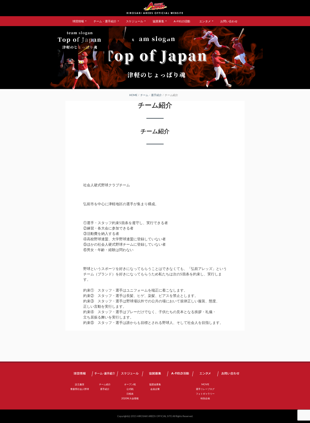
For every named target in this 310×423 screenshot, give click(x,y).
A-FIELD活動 (182, 21)
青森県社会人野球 (79, 389)
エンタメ (205, 21)
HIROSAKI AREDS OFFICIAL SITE (154, 416)
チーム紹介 (155, 131)
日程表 (129, 393)
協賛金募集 (155, 384)
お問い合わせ (229, 21)
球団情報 (78, 21)
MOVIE (205, 384)
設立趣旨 (79, 384)
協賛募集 (158, 21)
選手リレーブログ (205, 389)
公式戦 (129, 389)
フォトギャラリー (205, 393)
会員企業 (155, 389)
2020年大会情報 (130, 398)
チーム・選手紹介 (104, 21)
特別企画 (205, 398)
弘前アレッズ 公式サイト (155, 8)
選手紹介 (104, 389)
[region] (155, 57)
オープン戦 (130, 384)
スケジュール (134, 21)
